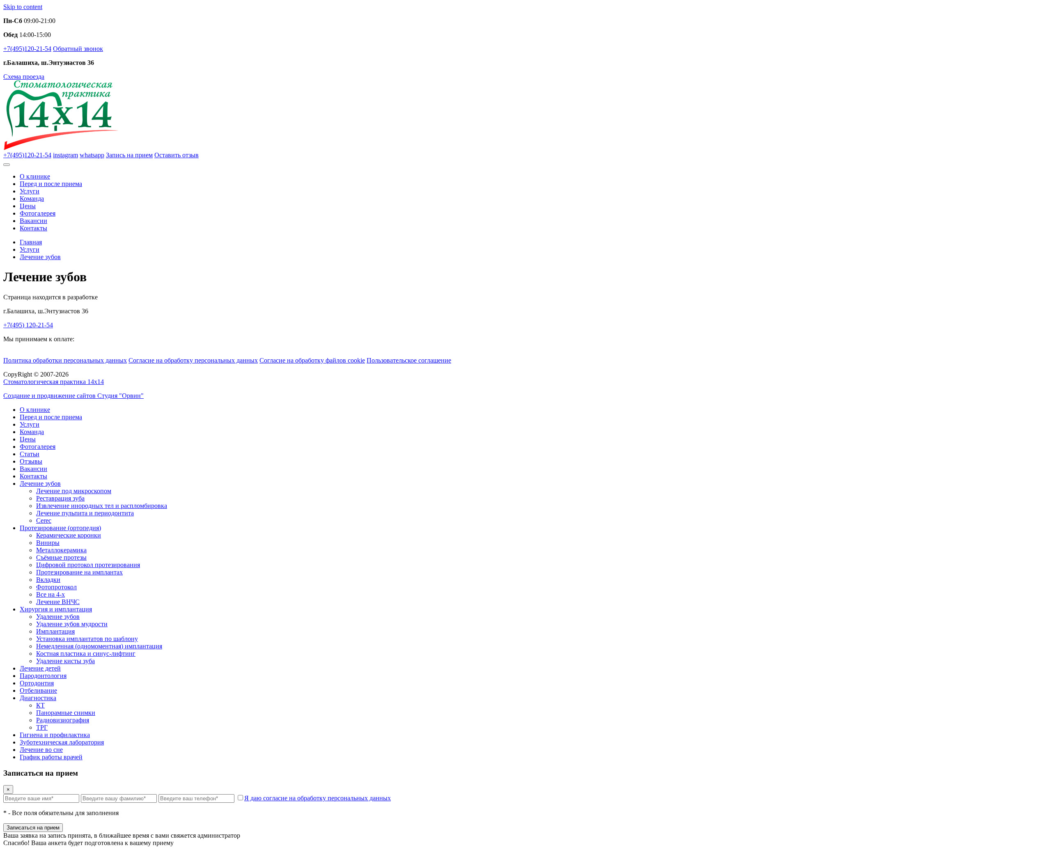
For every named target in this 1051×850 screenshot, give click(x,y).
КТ (40, 705)
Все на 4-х (50, 594)
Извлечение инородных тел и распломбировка (101, 505)
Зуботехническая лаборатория (62, 742)
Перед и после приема (51, 183)
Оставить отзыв (176, 155)
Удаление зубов (58, 616)
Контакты (33, 228)
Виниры (48, 542)
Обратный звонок (78, 48)
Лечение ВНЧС (58, 601)
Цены (28, 205)
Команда (32, 198)
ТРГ (42, 727)
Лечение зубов (40, 483)
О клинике (35, 176)
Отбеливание (38, 690)
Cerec (43, 520)
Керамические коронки (68, 535)
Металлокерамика (61, 550)
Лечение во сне (41, 749)
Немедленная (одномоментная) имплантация (99, 646)
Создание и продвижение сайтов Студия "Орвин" (73, 395)
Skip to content (22, 6)
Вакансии (33, 220)
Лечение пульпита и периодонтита (85, 513)
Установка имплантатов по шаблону (87, 638)
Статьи (29, 453)
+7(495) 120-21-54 (28, 325)
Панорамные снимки (65, 712)
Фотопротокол (56, 587)
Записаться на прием (33, 828)
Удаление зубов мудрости (72, 623)
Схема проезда (23, 76)
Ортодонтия (37, 683)
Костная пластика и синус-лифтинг (85, 653)
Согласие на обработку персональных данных (193, 360)
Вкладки (48, 579)
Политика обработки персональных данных (65, 360)
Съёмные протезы (61, 557)
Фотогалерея (37, 213)
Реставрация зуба (60, 498)
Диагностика (38, 697)
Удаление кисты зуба (65, 660)
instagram (65, 155)
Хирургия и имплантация (56, 609)
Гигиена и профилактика (55, 734)
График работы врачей (51, 757)
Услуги (29, 191)
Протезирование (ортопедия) (60, 527)
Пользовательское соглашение (409, 360)
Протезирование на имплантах (79, 572)
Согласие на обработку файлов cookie (312, 360)
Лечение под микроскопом (73, 490)
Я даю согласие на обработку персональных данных (317, 798)
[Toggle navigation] (6, 164)
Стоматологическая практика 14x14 (53, 381)
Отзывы (31, 461)
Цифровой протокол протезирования (88, 564)
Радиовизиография (62, 720)
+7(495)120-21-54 (27, 48)
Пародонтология (43, 675)
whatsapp (92, 155)
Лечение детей (40, 668)
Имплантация (55, 631)
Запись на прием (129, 155)
